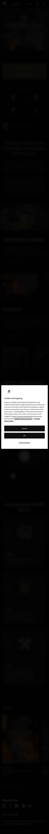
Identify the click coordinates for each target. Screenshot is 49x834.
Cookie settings (24, 443)
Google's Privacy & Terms (23, 419)
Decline (24, 428)
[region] (24, 417)
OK (24, 436)
